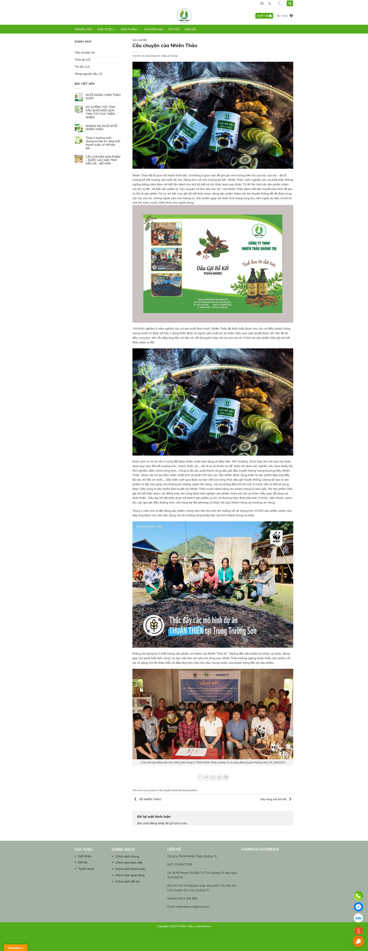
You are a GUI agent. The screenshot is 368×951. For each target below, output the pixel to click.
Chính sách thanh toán (130, 869)
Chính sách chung (127, 856)
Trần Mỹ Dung (169, 56)
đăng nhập (157, 823)
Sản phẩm (129, 29)
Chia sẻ (80, 59)
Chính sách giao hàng (130, 875)
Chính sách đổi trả (127, 881)
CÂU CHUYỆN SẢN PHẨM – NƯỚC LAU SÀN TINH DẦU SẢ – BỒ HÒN (103, 160)
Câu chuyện (82, 52)
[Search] (290, 3)
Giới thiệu (105, 29)
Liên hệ (190, 29)
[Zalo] (358, 918)
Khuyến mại (154, 29)
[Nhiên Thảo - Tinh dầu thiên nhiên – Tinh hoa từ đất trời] (184, 16)
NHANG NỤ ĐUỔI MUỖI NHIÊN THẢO (101, 127)
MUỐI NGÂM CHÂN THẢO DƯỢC (103, 96)
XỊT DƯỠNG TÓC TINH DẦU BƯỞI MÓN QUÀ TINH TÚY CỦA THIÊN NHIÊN (100, 112)
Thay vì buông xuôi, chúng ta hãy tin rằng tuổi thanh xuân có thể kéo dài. (103, 143)
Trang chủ (83, 29)
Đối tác (83, 862)
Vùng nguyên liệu (86, 74)
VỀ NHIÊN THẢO (149, 799)
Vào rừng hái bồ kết (273, 799)
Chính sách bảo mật (128, 862)
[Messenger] (358, 907)
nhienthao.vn (203, 926)
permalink (192, 790)
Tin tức (174, 29)
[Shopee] (358, 929)
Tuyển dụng (86, 868)
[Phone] (358, 895)
